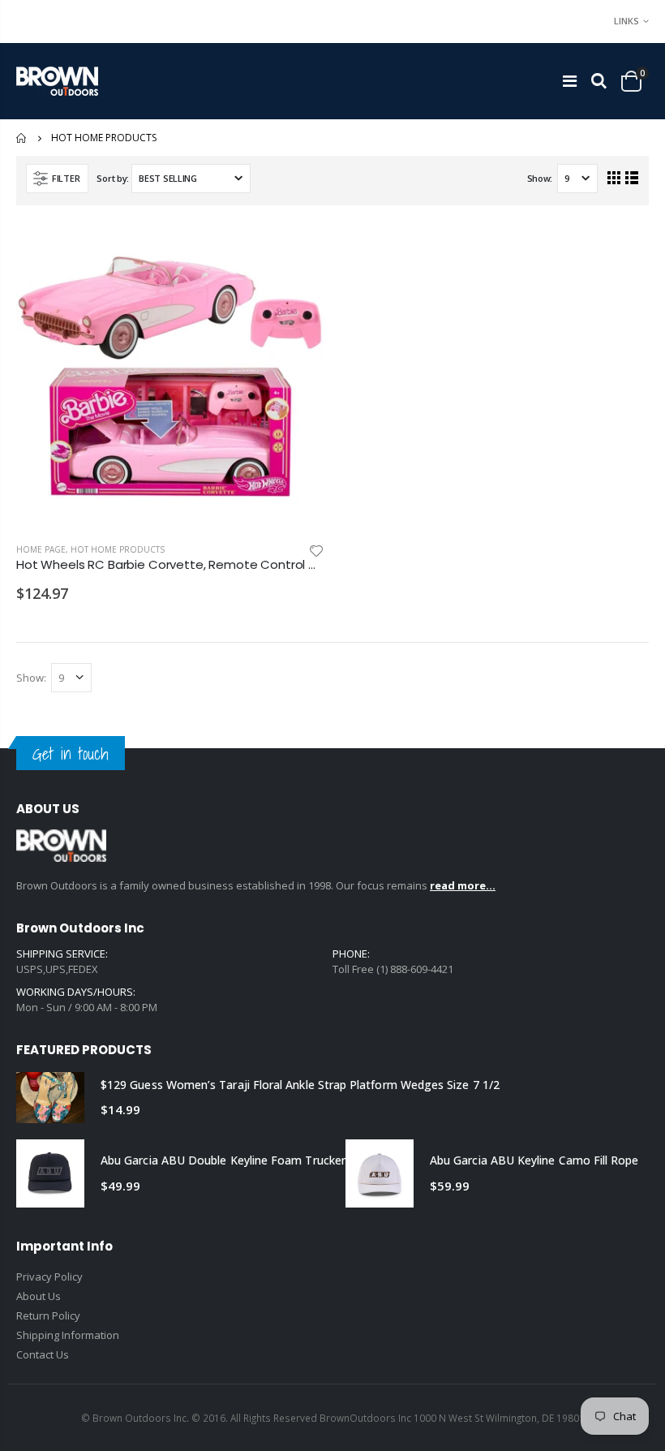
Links (626, 21)
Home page (41, 549)
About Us (38, 1296)
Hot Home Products (118, 549)
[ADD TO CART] (297, 248)
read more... (463, 885)
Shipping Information (67, 1335)
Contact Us (42, 1354)
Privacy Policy (49, 1276)
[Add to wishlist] (316, 550)
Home (22, 138)
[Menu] (570, 81)
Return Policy (48, 1315)
